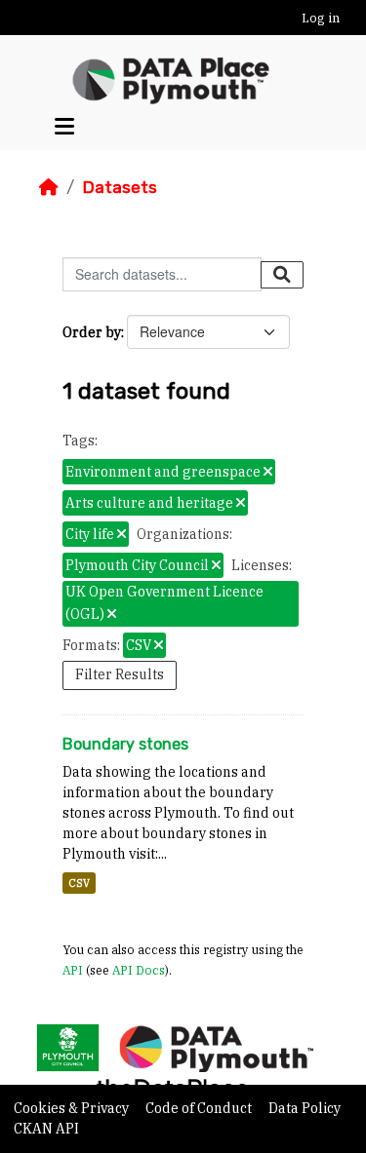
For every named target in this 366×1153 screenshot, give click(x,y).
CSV (79, 883)
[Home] (49, 187)
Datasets (119, 187)
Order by (91, 332)
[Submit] (282, 274)
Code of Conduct (200, 1108)
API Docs (138, 970)
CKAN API (46, 1128)
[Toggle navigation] (64, 126)
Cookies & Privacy (73, 1108)
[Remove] (268, 473)
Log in (321, 18)
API (72, 970)
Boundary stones (125, 744)
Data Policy (304, 1108)
